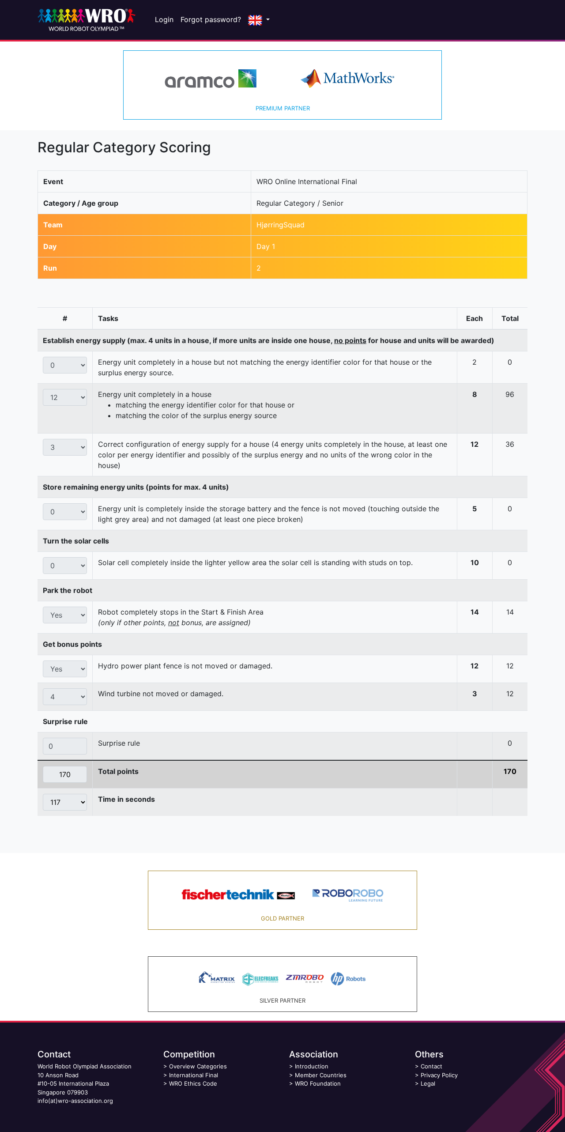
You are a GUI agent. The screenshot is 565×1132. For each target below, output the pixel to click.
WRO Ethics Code (193, 1083)
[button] (259, 20)
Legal (428, 1083)
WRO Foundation (318, 1083)
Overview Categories (198, 1066)
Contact (431, 1066)
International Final (193, 1075)
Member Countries (321, 1075)
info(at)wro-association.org (75, 1100)
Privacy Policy (439, 1075)
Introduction (311, 1066)
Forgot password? (211, 19)
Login (164, 19)
